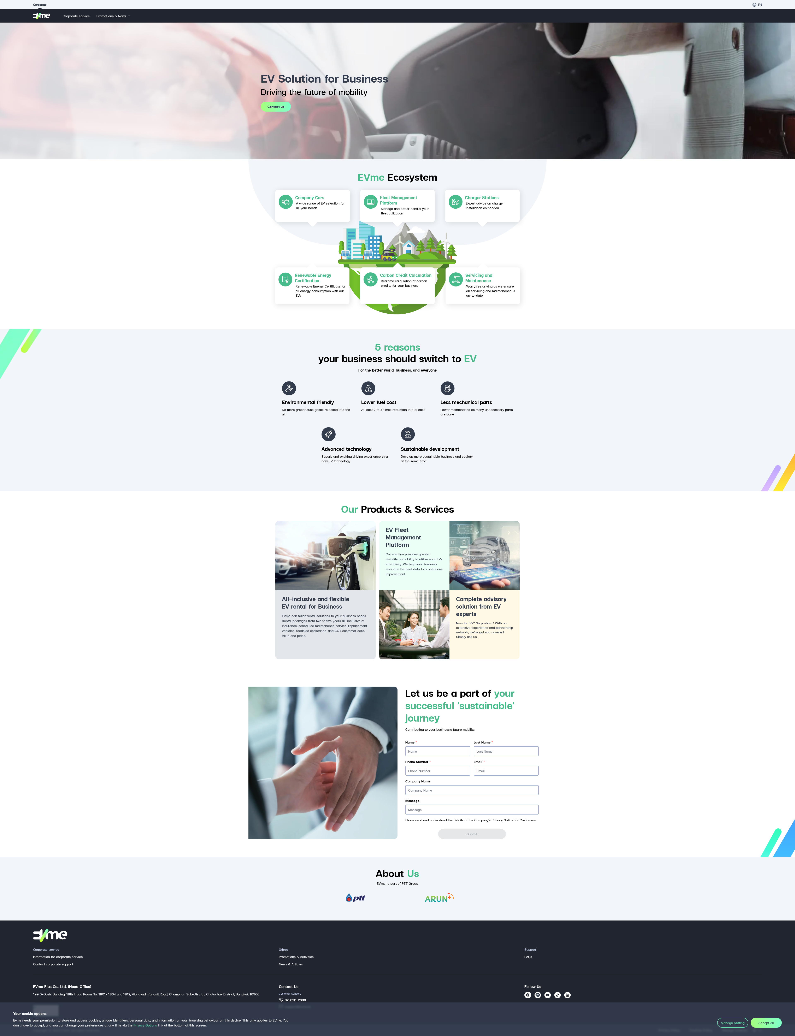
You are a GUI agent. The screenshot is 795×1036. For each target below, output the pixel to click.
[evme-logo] (43, 16)
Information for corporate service (58, 956)
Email (479, 761)
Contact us (275, 106)
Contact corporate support (53, 964)
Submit (472, 833)
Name (411, 742)
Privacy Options (145, 1025)
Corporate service (76, 15)
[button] (757, 4)
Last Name (483, 742)
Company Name (417, 781)
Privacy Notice (502, 820)
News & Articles (291, 964)
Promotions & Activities (296, 956)
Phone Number (418, 761)
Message (412, 800)
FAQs (528, 956)
